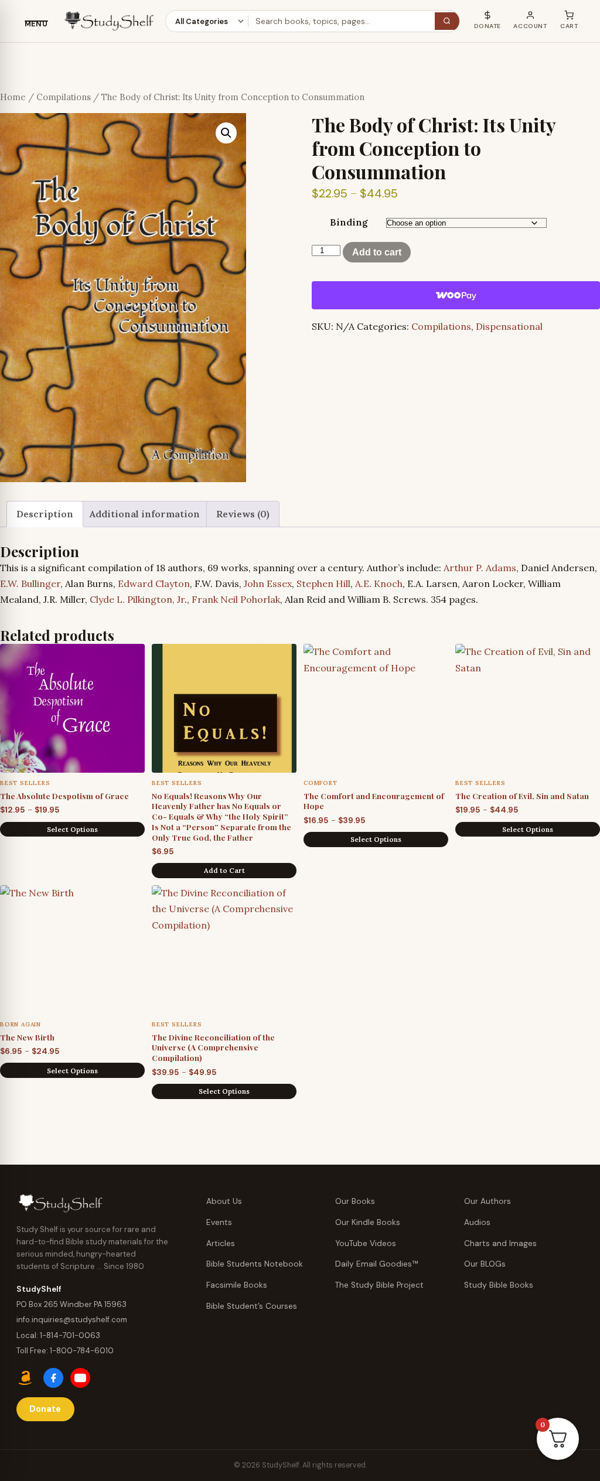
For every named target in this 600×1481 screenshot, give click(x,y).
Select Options (72, 829)
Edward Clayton (154, 583)
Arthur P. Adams (480, 568)
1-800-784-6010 (82, 1351)
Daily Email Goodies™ (376, 1264)
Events (219, 1222)
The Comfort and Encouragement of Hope (374, 800)
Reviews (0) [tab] (243, 514)
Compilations (63, 97)
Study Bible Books (498, 1285)
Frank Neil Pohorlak (236, 599)
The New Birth (27, 1037)
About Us (224, 1201)
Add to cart (376, 252)
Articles (220, 1243)
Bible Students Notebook (254, 1264)
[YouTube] (80, 1378)
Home (13, 97)
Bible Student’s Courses (251, 1306)
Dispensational (509, 326)
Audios (477, 1222)
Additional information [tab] (145, 514)
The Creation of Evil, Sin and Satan (522, 795)
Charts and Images (500, 1243)
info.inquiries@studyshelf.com (71, 1320)
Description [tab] (44, 514)
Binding (349, 222)
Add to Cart (224, 870)
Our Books (355, 1201)
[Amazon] (26, 1378)
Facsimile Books (236, 1285)
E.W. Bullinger (30, 583)
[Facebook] (53, 1378)
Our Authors (487, 1201)
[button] (226, 133)
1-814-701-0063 (70, 1335)
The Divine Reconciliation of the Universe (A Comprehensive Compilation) (213, 1047)
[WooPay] (456, 295)
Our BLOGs (485, 1264)
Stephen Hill (323, 583)
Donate (45, 1409)
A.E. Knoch (379, 583)
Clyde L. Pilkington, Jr (137, 599)
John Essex (268, 583)
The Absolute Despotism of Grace (64, 795)
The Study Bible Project (379, 1285)
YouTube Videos (365, 1243)
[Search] (447, 21)
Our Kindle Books (367, 1222)
